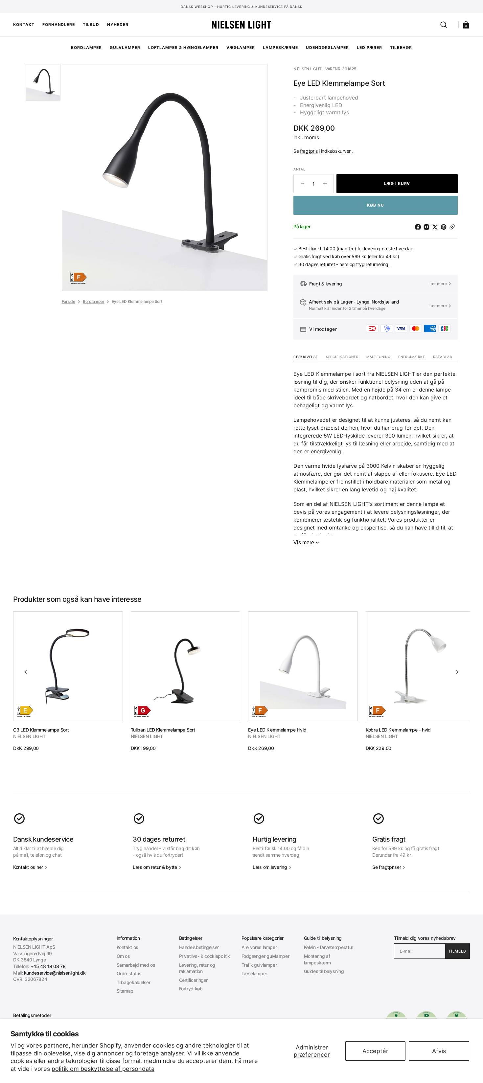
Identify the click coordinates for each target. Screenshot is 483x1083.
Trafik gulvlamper (259, 965)
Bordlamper (93, 301)
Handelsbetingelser (199, 947)
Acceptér (375, 1051)
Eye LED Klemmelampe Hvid (277, 730)
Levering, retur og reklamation (197, 968)
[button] (443, 24)
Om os (123, 956)
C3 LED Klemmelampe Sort (41, 730)
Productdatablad (78, 283)
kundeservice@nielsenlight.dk (55, 973)
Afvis (439, 1051)
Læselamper (254, 973)
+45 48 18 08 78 (48, 966)
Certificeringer (193, 980)
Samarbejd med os (136, 965)
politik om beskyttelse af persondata (103, 1068)
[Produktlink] (68, 681)
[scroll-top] (241, 1069)
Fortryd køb (191, 988)
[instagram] (428, 227)
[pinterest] (445, 227)
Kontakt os (127, 947)
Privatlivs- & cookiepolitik (204, 956)
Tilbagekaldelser (133, 982)
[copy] (453, 227)
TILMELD (457, 951)
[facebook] (419, 227)
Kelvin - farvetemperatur (328, 947)
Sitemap (125, 991)
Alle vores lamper (259, 947)
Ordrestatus (129, 973)
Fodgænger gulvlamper (265, 956)
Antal (299, 169)
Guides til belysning (324, 971)
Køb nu (375, 205)
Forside (68, 301)
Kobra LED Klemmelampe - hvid (398, 730)
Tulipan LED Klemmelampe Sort (163, 730)
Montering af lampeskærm (317, 959)
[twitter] (436, 227)
